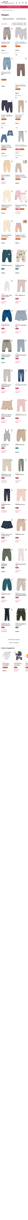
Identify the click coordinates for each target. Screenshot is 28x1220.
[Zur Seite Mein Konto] (20, 3)
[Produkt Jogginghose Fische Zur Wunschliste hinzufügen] (11, 58)
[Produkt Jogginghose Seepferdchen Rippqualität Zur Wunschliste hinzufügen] (25, 579)
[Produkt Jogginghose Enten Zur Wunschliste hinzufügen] (25, 251)
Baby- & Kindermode (8, 10)
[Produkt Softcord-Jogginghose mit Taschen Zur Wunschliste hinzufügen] (25, 609)
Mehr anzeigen (14, 642)
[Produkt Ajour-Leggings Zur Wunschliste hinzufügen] (25, 281)
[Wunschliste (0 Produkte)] (23, 3)
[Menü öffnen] (2, 3)
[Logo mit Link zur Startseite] (8, 2)
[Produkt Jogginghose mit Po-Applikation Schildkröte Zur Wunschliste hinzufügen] (25, 221)
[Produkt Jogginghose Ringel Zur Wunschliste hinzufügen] (11, 340)
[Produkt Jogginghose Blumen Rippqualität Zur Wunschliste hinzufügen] (11, 370)
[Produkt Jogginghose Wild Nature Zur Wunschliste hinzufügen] (11, 221)
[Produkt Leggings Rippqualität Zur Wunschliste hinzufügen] (25, 58)
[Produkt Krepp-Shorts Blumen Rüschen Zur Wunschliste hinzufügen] (11, 400)
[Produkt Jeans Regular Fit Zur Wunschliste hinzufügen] (25, 370)
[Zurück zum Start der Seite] (25, 1209)
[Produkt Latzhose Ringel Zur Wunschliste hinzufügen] (11, 430)
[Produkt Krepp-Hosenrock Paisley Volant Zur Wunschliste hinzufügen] (11, 520)
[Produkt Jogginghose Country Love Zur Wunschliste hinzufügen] (11, 191)
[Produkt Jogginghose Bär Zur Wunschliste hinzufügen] (11, 251)
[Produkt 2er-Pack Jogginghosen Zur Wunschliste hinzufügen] (25, 28)
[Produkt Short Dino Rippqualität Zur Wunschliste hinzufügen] (25, 310)
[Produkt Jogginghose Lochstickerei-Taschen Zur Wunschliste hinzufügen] (11, 460)
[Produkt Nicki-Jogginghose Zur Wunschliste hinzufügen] (11, 161)
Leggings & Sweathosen (8, 18)
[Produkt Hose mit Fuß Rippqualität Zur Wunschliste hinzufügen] (25, 101)
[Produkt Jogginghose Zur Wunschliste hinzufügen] (11, 28)
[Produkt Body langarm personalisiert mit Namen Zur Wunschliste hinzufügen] (9, 652)
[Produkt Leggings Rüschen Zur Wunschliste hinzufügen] (25, 400)
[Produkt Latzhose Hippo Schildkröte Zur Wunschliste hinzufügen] (11, 281)
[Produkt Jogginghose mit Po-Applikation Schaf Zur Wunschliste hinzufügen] (25, 161)
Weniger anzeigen (14, 639)
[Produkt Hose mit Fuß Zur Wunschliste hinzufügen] (25, 131)
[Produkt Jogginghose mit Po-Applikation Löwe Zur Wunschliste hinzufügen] (11, 131)
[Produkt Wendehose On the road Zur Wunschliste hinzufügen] (25, 191)
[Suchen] (16, 3)
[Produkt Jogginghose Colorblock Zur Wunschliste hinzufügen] (11, 609)
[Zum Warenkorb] (26, 3)
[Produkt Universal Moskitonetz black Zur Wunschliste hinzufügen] (21, 652)
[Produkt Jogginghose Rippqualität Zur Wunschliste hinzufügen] (25, 340)
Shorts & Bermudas (21, 18)
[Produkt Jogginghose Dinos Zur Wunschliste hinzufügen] (11, 490)
